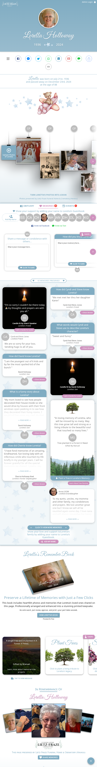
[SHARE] (89, 59)
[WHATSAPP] (48, 59)
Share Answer (40, 379)
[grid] (48, 163)
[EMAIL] (69, 59)
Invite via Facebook (41, 226)
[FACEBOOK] (18, 59)
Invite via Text (60, 226)
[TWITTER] (38, 59)
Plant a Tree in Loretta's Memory (74, 478)
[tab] (27, 205)
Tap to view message (23, 678)
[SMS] (79, 59)
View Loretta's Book (48, 615)
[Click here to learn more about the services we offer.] (48, 745)
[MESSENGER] (28, 59)
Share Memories (50, 757)
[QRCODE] (8, 59)
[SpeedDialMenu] (90, 760)
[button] (24, 330)
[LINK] (48, 67)
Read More (24, 420)
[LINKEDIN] (59, 59)
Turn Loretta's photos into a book (48, 195)
